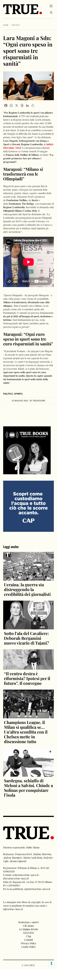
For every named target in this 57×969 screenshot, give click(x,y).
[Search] (51, 12)
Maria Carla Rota (32, 857)
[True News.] (22, 9)
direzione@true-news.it (16, 878)
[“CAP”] (28, 506)
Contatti (28, 939)
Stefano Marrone (42, 854)
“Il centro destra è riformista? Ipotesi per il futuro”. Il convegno (27, 678)
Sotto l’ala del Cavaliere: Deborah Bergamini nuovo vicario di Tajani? (26, 638)
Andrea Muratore (12, 857)
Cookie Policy (28, 946)
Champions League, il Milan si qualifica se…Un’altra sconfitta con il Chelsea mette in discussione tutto (26, 731)
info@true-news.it (13, 909)
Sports (18, 394)
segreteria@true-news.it (37, 889)
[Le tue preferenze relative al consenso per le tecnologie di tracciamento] (51, 963)
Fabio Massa (32, 847)
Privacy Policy (28, 943)
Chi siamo (28, 925)
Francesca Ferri (23, 854)
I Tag (28, 936)
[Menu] (51, 6)
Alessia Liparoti (18, 861)
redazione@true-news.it (25, 875)
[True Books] (27, 472)
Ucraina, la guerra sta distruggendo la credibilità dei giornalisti (27, 589)
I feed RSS (28, 932)
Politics (16, 25)
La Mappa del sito (28, 929)
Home (5, 25)
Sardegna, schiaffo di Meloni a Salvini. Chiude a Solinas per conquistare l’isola (28, 788)
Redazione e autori (28, 922)
